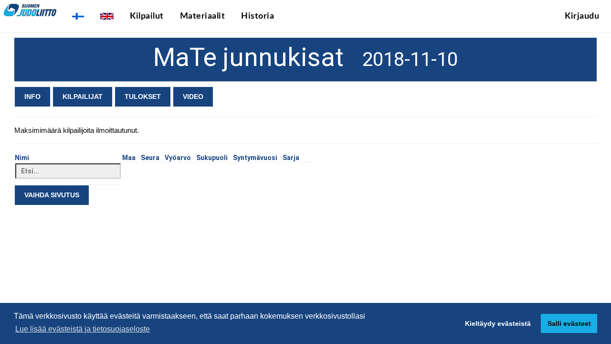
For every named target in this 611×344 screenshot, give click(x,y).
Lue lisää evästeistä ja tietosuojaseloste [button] (82, 329)
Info (32, 96)
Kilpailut (147, 16)
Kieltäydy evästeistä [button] (498, 323)
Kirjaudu (582, 16)
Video (193, 96)
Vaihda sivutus (51, 195)
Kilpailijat (83, 96)
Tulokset (143, 96)
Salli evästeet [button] (569, 323)
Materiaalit (202, 16)
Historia (257, 16)
